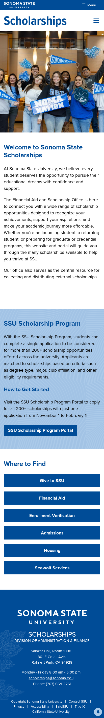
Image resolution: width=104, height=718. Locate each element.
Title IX (80, 706)
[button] (98, 712)
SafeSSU (62, 706)
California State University (51, 711)
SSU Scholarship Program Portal (40, 430)
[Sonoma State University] (19, 5)
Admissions (52, 533)
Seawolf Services (52, 568)
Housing (52, 550)
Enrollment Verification (52, 515)
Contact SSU (78, 701)
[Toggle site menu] (96, 20)
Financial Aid (52, 498)
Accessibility (40, 706)
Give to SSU (52, 480)
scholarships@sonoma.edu (51, 678)
